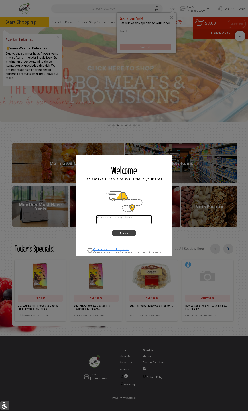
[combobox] (124, 219)
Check (124, 233)
